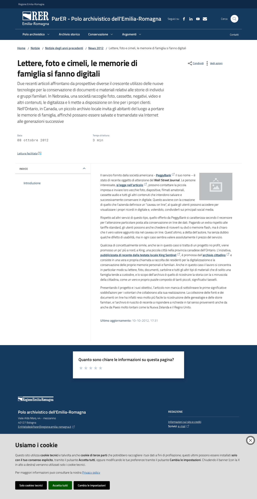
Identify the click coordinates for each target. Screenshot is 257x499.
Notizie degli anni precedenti (64, 48)
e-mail (181, 426)
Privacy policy (91, 472)
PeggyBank (163, 175)
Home (21, 48)
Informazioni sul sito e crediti (184, 422)
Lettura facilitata (27, 153)
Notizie (35, 48)
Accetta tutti (60, 485)
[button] (234, 19)
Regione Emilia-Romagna (31, 4)
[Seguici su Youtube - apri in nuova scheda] (196, 18)
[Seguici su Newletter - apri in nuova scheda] (203, 18)
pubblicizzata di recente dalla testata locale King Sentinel (138, 255)
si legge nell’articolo (129, 185)
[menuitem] (232, 35)
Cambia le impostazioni (92, 485)
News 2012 (95, 48)
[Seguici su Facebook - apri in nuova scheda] (182, 18)
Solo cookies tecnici (31, 485)
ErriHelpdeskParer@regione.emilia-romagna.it (44, 427)
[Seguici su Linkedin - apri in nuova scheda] (189, 18)
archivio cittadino (214, 255)
